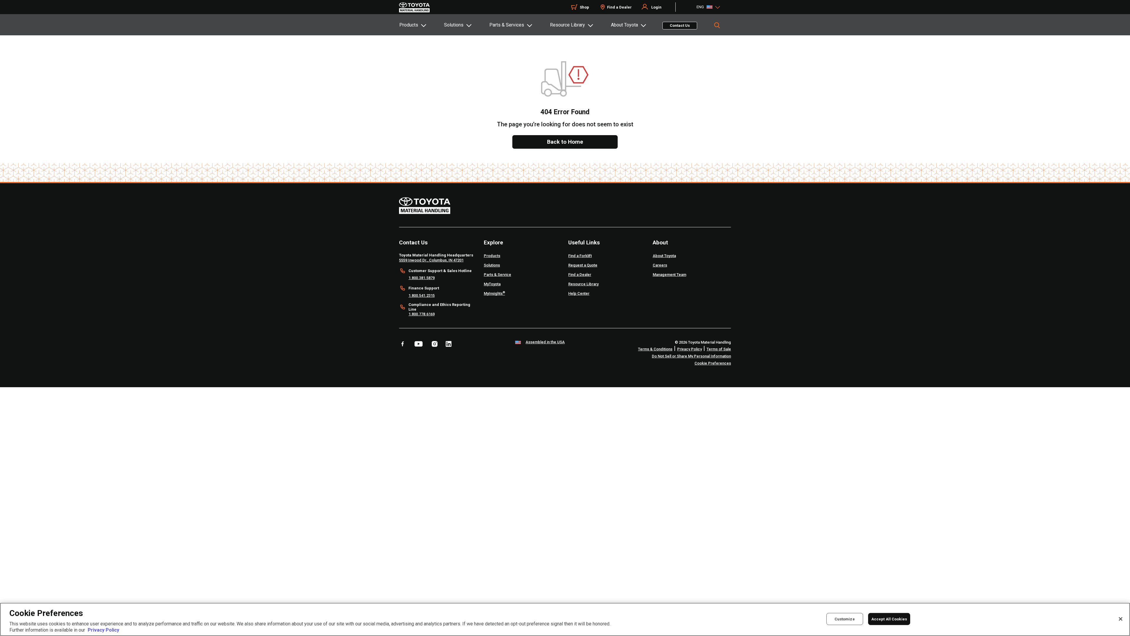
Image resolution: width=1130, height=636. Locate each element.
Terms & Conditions (655, 349)
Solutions (453, 25)
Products (408, 25)
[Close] (1120, 618)
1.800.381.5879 (421, 278)
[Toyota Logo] (414, 7)
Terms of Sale (719, 349)
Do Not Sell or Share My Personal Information (691, 356)
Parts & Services (506, 25)
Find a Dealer (619, 7)
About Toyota (624, 25)
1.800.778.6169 (421, 314)
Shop (584, 7)
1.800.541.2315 (421, 295)
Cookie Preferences (712, 363)
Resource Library (567, 25)
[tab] (421, 24)
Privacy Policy (689, 349)
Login (656, 7)
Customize (845, 619)
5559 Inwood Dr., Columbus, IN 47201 (431, 260)
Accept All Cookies (889, 619)
